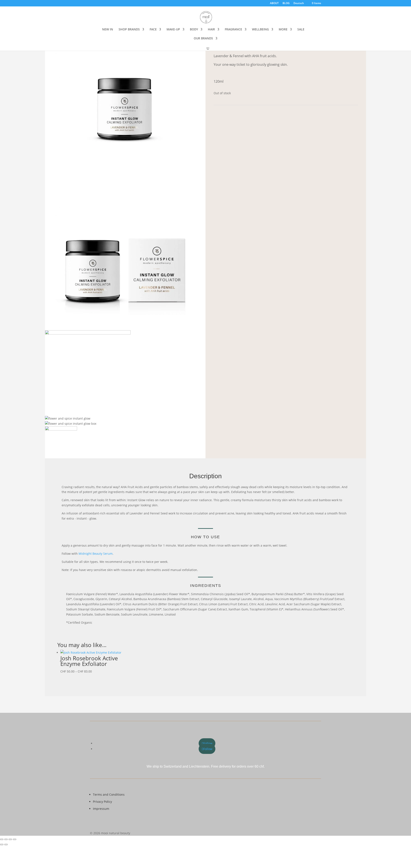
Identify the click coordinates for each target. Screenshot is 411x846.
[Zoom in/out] (1, 839)
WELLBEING (260, 29)
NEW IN (107, 29)
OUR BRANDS (203, 38)
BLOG (286, 3)
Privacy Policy (102, 802)
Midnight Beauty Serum (96, 554)
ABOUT (274, 3)
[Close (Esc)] (14, 839)
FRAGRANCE (233, 29)
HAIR (211, 29)
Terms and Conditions (109, 794)
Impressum (101, 809)
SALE (300, 29)
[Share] (10, 839)
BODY (194, 29)
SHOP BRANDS (129, 29)
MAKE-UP (173, 29)
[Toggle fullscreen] (6, 839)
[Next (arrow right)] (6, 844)
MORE (283, 29)
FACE (153, 29)
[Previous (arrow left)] (1, 844)
